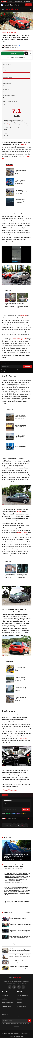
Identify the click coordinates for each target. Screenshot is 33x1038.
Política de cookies (21, 1006)
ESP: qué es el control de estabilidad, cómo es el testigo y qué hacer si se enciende (17, 902)
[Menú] (31, 9)
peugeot (6, 790)
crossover (23, 315)
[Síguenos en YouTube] (26, 825)
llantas (19, 511)
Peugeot (23, 144)
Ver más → (28, 912)
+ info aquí (16, 1025)
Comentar (26, 809)
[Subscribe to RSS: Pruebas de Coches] (15, 32)
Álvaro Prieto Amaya (13, 45)
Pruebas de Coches (7, 32)
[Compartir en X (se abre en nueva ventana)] (26, 53)
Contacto (19, 999)
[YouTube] (23, 987)
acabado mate (22, 532)
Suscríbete (27, 366)
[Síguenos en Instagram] (22, 825)
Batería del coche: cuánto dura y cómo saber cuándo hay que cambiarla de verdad (16, 865)
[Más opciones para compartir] (30, 53)
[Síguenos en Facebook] (14, 825)
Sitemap (3, 1010)
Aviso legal (19, 1002)
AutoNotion (4, 999)
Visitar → (29, 818)
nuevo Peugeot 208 (20, 339)
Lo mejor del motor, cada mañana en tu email (14, 363)
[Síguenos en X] (18, 825)
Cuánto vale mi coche (7, 1006)
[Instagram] (19, 987)
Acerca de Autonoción (22, 995)
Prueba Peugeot (13, 790)
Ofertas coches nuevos (7, 1002)
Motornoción (5, 995)
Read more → (28, 943)
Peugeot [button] (9, 124)
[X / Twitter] (14, 987)
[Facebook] (9, 987)
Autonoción (4, 1033)
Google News (7, 825)
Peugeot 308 (23, 738)
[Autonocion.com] (9, 9)
